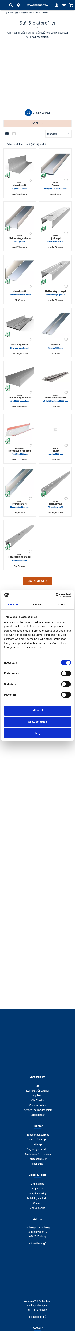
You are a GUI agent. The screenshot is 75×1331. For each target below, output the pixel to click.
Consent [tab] (13, 604)
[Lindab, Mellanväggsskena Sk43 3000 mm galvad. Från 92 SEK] (20, 377)
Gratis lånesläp (37, 1139)
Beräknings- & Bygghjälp (37, 1154)
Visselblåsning (37, 1208)
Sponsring (37, 1163)
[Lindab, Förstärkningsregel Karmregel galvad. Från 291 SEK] (20, 536)
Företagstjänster (37, 1159)
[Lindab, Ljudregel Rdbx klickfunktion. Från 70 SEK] (55, 217)
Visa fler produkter (37, 580)
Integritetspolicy (37, 1193)
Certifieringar (38, 1114)
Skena (55, 186)
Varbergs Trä (38, 1076)
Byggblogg (37, 1095)
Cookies (37, 1203)
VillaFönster (37, 1100)
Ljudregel (55, 239)
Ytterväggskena (19, 345)
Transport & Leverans (37, 1134)
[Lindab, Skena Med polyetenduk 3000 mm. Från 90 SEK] (55, 164)
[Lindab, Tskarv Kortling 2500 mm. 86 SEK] (55, 430)
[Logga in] (56, 5)
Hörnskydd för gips (19, 451)
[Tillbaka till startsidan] (37, 5)
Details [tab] (37, 604)
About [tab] (61, 604)
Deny (37, 733)
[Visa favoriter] (64, 5)
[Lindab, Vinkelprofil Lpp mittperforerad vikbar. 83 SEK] (20, 270)
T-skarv (55, 345)
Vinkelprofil (19, 186)
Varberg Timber (37, 1105)
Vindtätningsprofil (55, 398)
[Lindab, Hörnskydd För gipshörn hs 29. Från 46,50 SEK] (55, 483)
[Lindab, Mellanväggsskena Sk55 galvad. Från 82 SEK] (20, 217)
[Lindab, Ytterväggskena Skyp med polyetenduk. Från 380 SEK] (20, 324)
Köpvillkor (37, 1188)
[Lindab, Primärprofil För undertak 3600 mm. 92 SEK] (20, 483)
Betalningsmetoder (37, 1198)
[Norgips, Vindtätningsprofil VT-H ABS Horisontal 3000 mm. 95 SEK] (55, 377)
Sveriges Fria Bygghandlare (37, 1110)
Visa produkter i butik (19, 144)
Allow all (37, 710)
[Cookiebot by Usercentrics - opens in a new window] (55, 595)
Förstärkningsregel (19, 557)
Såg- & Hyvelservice (37, 1149)
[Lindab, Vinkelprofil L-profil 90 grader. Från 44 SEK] (20, 164)
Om (37, 1085)
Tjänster (37, 1125)
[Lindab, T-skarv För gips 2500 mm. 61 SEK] (55, 324)
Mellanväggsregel (55, 292)
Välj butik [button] (39, 144)
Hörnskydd (55, 504)
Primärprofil (19, 504)
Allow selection (37, 721)
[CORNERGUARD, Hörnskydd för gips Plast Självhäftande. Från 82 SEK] (20, 430)
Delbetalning (37, 1183)
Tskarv (55, 451)
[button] (18, 5)
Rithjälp (37, 1144)
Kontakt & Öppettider (37, 1090)
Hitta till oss (35, 1243)
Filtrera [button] (39, 123)
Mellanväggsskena (20, 239)
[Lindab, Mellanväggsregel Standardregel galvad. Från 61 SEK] (55, 270)
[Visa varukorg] (71, 5)
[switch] (66, 673)
